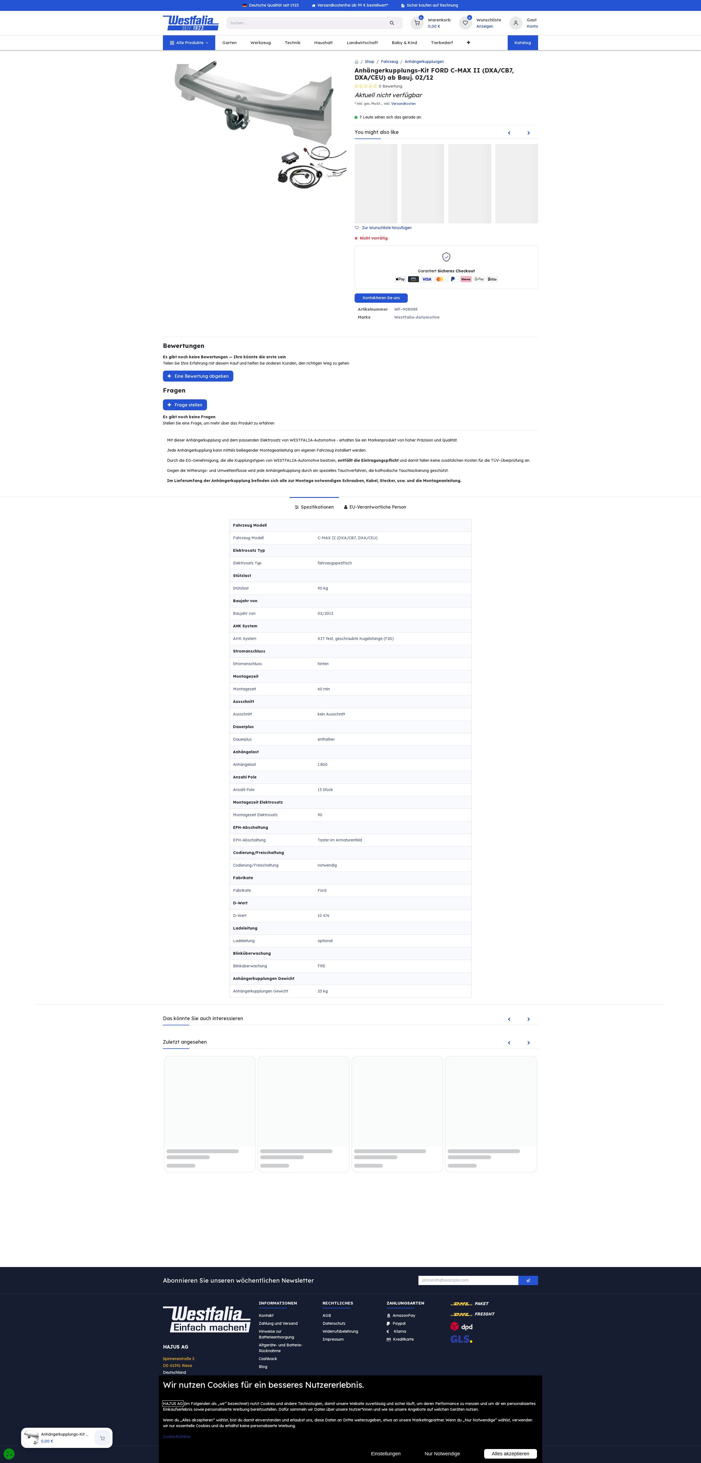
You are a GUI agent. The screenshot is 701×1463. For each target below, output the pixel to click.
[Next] (528, 133)
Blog (263, 1366)
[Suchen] (392, 23)
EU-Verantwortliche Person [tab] (377, 507)
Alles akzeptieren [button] (510, 1453)
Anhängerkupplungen (424, 61)
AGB (327, 1315)
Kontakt (266, 1315)
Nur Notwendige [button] (442, 1453)
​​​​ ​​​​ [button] (528, 1280)
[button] (385, 228)
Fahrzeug (389, 61)
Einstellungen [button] (386, 1453)
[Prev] (509, 133)
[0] (417, 22)
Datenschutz (334, 1323)
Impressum (333, 1339)
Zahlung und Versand (278, 1323)
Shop (369, 61)
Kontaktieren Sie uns (381, 297)
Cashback (268, 1358)
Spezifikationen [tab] (317, 507)
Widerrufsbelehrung (341, 1331)
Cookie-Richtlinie (176, 1437)
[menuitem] (189, 42)
